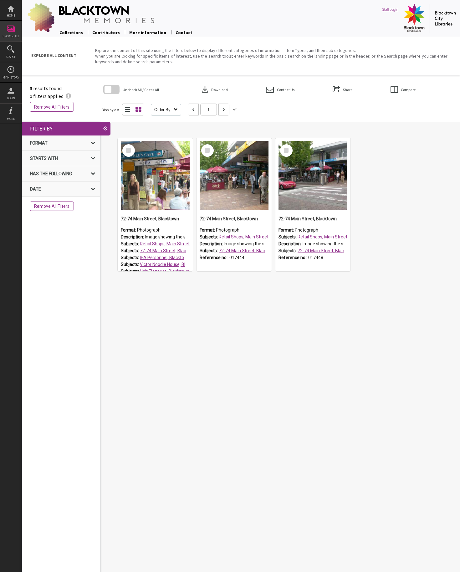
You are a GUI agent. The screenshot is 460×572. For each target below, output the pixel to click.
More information (147, 32)
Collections (71, 32)
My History (11, 77)
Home (11, 15)
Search (11, 57)
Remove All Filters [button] (51, 107)
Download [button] (214, 89)
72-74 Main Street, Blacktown (169, 250)
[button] (280, 90)
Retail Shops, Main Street (165, 243)
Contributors (106, 32)
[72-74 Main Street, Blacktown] (155, 175)
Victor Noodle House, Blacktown (171, 264)
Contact (184, 32)
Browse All (11, 36)
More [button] (11, 119)
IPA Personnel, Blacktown (165, 257)
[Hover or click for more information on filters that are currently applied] (68, 96)
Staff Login (390, 9)
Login (11, 98)
